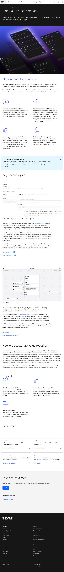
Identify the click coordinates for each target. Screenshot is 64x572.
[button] (58, 2)
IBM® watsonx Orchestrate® (29, 314)
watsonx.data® (39, 223)
